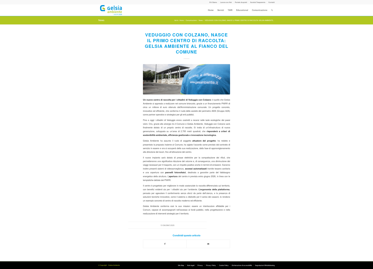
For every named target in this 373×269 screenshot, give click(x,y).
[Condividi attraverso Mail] (208, 244)
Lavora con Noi (226, 2)
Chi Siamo (213, 2)
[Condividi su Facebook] (164, 244)
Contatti (271, 2)
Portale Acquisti (241, 2)
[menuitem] (213, 2)
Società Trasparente (257, 2)
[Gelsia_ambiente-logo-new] (111, 10)
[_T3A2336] (186, 79)
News (101, 20)
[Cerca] (272, 10)
